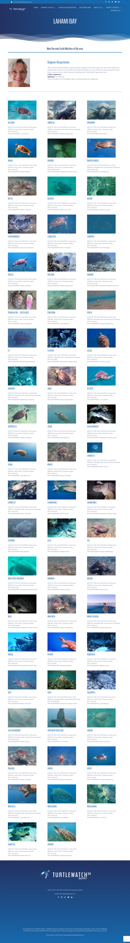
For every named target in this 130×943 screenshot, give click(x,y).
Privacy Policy (50, 935)
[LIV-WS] (101, 519)
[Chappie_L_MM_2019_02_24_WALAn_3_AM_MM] (101, 215)
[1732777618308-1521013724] (61, 101)
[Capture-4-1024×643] (61, 785)
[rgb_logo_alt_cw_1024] (17, 8)
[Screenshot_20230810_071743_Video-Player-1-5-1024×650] (22, 329)
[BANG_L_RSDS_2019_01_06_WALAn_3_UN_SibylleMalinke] (22, 139)
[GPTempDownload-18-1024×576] (101, 595)
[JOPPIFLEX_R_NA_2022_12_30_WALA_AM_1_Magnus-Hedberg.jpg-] (22, 405)
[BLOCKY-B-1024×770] (61, 177)
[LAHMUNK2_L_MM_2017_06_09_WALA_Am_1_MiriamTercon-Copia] (61, 481)
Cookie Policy (59, 935)
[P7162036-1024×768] (61, 215)
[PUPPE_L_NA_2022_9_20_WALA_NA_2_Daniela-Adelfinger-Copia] (61, 633)
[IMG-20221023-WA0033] (22, 481)
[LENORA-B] (22, 519)
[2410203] (22, 823)
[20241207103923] (61, 519)
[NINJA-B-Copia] (22, 633)
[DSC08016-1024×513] (101, 101)
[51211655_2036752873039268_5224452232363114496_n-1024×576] (101, 253)
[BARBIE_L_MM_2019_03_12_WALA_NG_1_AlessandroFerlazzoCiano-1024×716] (61, 139)
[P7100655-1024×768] (61, 443)
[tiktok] (112, 1)
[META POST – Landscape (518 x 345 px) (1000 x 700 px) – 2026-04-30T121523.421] (61, 595)
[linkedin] (119, 1)
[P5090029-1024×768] (101, 177)
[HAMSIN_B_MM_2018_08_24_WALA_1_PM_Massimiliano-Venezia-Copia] (22, 367)
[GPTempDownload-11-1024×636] (61, 823)
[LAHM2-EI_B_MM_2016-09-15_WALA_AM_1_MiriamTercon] (94, 443)
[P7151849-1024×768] (22, 671)
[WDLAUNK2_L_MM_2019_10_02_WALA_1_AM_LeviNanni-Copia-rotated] (101, 785)
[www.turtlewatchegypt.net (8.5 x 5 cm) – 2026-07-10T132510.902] (22, 785)
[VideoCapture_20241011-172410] (101, 709)
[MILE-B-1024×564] (22, 595)
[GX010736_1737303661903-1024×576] (101, 671)
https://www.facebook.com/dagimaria (84, 79)
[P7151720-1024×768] (61, 557)
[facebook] (106, 1)
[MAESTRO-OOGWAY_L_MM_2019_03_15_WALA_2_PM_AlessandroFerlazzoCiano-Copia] (22, 557)
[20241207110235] (101, 633)
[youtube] (115, 1)
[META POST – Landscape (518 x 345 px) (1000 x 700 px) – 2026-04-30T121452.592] (61, 367)
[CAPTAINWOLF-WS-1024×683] (22, 215)
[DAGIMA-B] (61, 253)
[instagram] (109, 1)
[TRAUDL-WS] (22, 747)
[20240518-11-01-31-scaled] (22, 101)
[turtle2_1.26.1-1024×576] (61, 709)
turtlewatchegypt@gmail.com (23, 2)
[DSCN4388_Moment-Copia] (22, 709)
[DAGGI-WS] (22, 253)
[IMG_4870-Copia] (101, 557)
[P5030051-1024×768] (101, 329)
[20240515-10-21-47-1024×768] (101, 367)
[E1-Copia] (101, 405)
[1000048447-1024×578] (101, 291)
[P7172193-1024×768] (22, 177)
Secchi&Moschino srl (78, 935)
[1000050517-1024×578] (101, 747)
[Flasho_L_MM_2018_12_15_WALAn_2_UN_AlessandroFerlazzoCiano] (61, 329)
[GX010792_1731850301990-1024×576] (22, 443)
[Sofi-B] (61, 671)
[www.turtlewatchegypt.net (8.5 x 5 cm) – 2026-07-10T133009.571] (101, 139)
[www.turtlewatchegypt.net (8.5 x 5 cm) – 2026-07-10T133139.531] (61, 405)
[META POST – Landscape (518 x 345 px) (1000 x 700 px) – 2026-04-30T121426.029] (61, 747)
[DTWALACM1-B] (22, 291)
